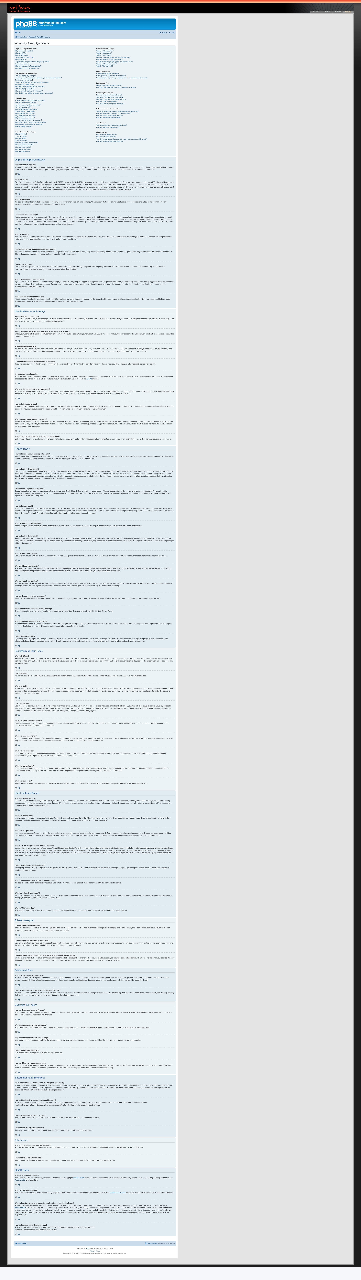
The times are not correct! (24, 80)
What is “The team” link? (104, 66)
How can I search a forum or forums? (109, 95)
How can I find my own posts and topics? (110, 103)
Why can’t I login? (21, 59)
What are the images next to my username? (30, 86)
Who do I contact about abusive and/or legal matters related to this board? (121, 139)
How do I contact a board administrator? (110, 141)
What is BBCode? (21, 134)
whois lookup (20, 1208)
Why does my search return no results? (110, 97)
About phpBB (20, 1180)
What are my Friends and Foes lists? (109, 85)
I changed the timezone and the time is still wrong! (32, 82)
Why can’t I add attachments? (25, 116)
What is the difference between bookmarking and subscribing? (117, 111)
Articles (326, 12)
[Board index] (26, 23)
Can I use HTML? (21, 136)
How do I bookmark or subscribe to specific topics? (113, 113)
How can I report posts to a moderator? (28, 120)
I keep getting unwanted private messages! (111, 76)
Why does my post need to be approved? (29, 124)
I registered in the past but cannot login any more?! (32, 62)
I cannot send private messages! (107, 73)
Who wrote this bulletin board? (106, 135)
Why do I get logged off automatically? (28, 66)
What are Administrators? (105, 51)
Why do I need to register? (24, 51)
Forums (348, 12)
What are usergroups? (104, 55)
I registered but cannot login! (24, 57)
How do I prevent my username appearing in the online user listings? (38, 78)
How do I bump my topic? (23, 126)
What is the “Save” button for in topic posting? (30, 122)
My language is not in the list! (25, 84)
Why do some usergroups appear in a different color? (114, 62)
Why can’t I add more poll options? (26, 109)
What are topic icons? (22, 151)
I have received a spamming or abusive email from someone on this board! (121, 78)
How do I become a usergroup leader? (109, 59)
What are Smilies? (21, 138)
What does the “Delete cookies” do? (27, 68)
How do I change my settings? (25, 76)
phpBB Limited (78, 1178)
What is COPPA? (21, 53)
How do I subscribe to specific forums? (109, 115)
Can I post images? (21, 140)
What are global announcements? (26, 143)
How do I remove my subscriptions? (108, 117)
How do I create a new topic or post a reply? (30, 100)
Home (315, 12)
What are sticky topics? (23, 147)
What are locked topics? (23, 149)
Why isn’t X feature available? (106, 137)
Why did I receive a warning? (25, 118)
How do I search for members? (107, 101)
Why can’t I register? (22, 55)
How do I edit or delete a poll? (25, 111)
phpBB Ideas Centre (118, 1193)
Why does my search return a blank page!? (111, 99)
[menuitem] (18, 32)
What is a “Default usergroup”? (106, 64)
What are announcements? (24, 145)
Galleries (337, 12)
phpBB (89, 379)
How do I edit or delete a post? (25, 103)
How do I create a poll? (23, 107)
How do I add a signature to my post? (27, 105)
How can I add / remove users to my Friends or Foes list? (116, 87)
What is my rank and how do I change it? (29, 91)
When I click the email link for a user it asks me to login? (34, 93)
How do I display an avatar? (24, 89)
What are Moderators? (104, 53)
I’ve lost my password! (22, 64)
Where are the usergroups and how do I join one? (113, 57)
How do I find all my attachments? (107, 127)
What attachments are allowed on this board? (111, 125)
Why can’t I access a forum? (25, 113)
